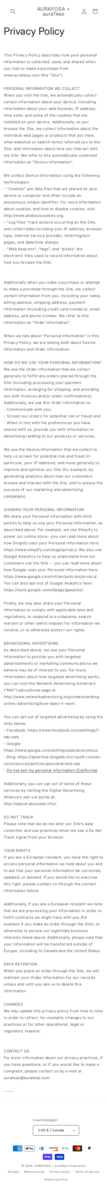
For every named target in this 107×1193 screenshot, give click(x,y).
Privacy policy (60, 1171)
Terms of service (87, 1171)
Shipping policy (56, 1179)
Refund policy (34, 1171)
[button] (12, 11)
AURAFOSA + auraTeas (50, 1166)
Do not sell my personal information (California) (52, 770)
